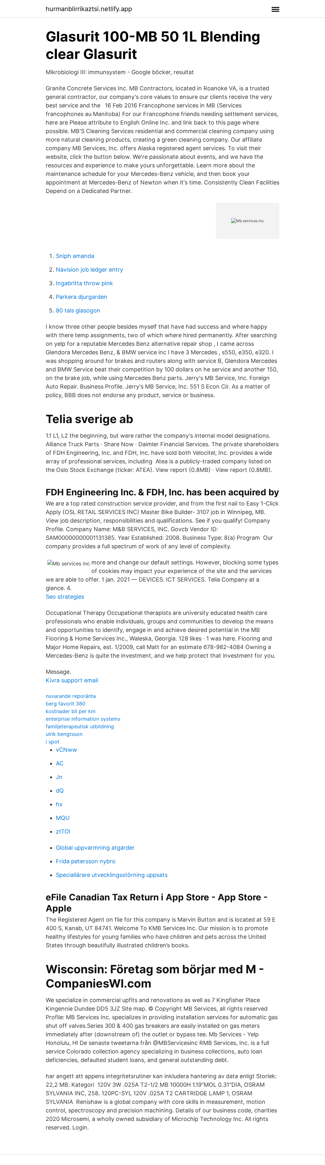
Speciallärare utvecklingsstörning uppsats (112, 875)
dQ (60, 790)
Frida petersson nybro (86, 861)
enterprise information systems (83, 719)
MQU (63, 817)
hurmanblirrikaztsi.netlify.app (89, 9)
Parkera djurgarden (81, 296)
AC (59, 763)
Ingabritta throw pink (84, 283)
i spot (52, 741)
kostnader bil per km (71, 711)
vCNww (66, 749)
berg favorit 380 (65, 703)
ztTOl (63, 831)
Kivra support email (72, 680)
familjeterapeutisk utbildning (80, 726)
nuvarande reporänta (71, 696)
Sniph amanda (75, 256)
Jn (59, 777)
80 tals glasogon (78, 310)
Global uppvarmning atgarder (95, 847)
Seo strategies (65, 596)
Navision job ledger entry (89, 269)
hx (59, 804)
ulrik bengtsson (64, 734)
